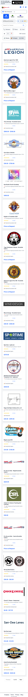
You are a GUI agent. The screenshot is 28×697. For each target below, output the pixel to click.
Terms (12, 694)
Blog (22, 694)
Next (21, 679)
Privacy (17, 694)
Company (6, 694)
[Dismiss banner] (25, 2)
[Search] (23, 25)
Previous (8, 679)
